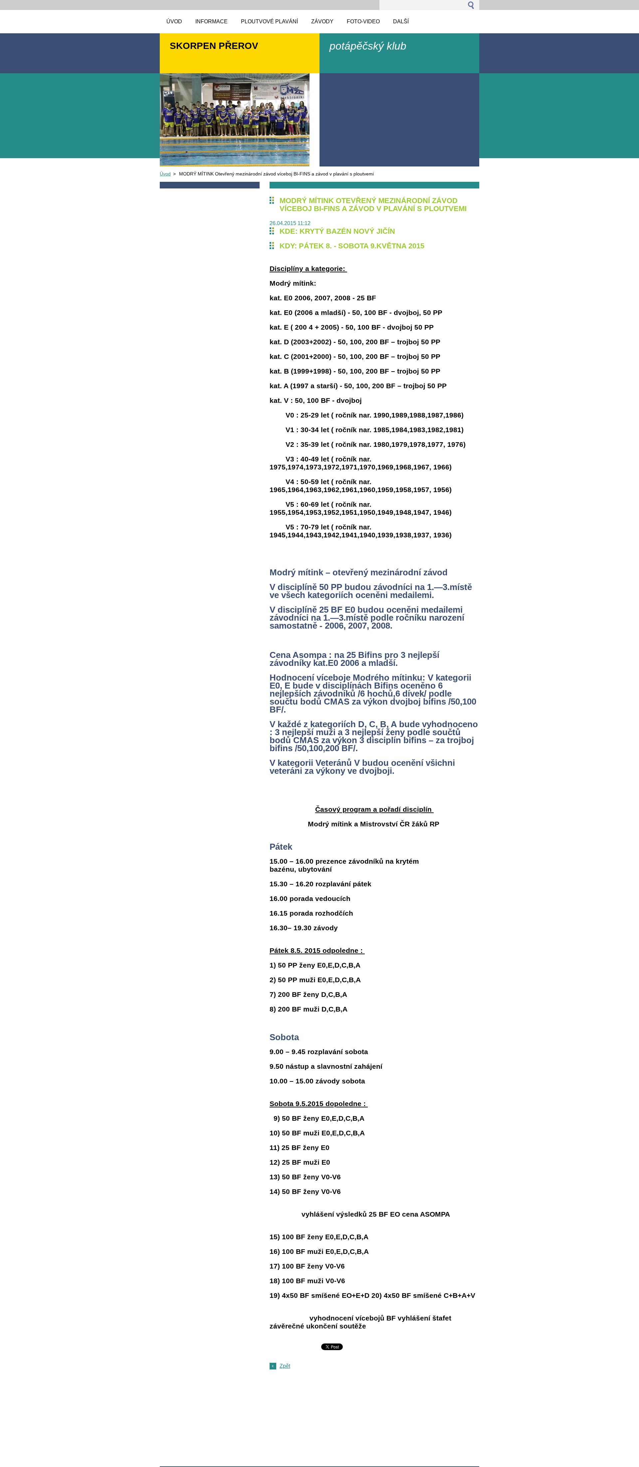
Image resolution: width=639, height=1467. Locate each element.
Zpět (285, 1366)
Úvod (165, 173)
